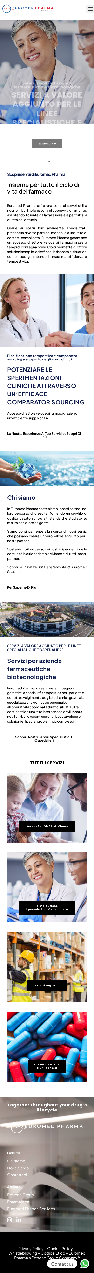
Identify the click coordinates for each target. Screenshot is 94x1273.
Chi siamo (16, 1160)
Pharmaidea (18, 1201)
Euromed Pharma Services (31, 1208)
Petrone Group (20, 1194)
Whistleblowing (22, 1253)
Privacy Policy (31, 1248)
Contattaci (17, 1174)
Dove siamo (18, 1167)
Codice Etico (53, 1253)
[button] (90, 9)
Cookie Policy (60, 1248)
